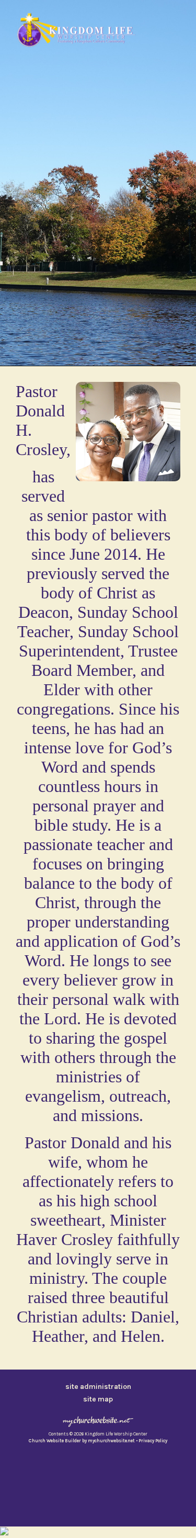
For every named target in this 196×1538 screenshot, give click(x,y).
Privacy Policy (153, 1440)
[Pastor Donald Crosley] (128, 483)
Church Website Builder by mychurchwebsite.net (82, 1440)
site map (98, 1399)
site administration (98, 1386)
